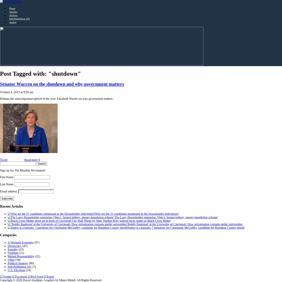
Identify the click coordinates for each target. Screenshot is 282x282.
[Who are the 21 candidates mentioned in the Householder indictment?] (51, 213)
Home (12, 8)
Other (11, 259)
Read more (31, 159)
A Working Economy (21, 242)
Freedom (13, 253)
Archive (13, 15)
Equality (13, 249)
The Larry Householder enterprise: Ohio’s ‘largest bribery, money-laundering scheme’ (166, 217)
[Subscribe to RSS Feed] (35, 276)
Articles (13, 11)
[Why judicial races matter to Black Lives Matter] (60, 220)
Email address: (9, 191)
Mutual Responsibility (21, 256)
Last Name (6, 184)
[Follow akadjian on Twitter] (6, 276)
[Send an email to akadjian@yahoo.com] (49, 276)
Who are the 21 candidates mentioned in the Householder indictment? (137, 213)
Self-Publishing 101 (19, 18)
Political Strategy (18, 263)
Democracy (15, 246)
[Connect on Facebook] (19, 276)
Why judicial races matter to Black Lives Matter (142, 220)
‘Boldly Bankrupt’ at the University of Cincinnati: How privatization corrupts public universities (184, 224)
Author (12, 22)
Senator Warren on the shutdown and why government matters (62, 84)
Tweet (3, 159)
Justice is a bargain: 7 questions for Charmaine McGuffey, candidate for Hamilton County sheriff (186, 227)
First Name (6, 177)
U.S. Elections (16, 270)
